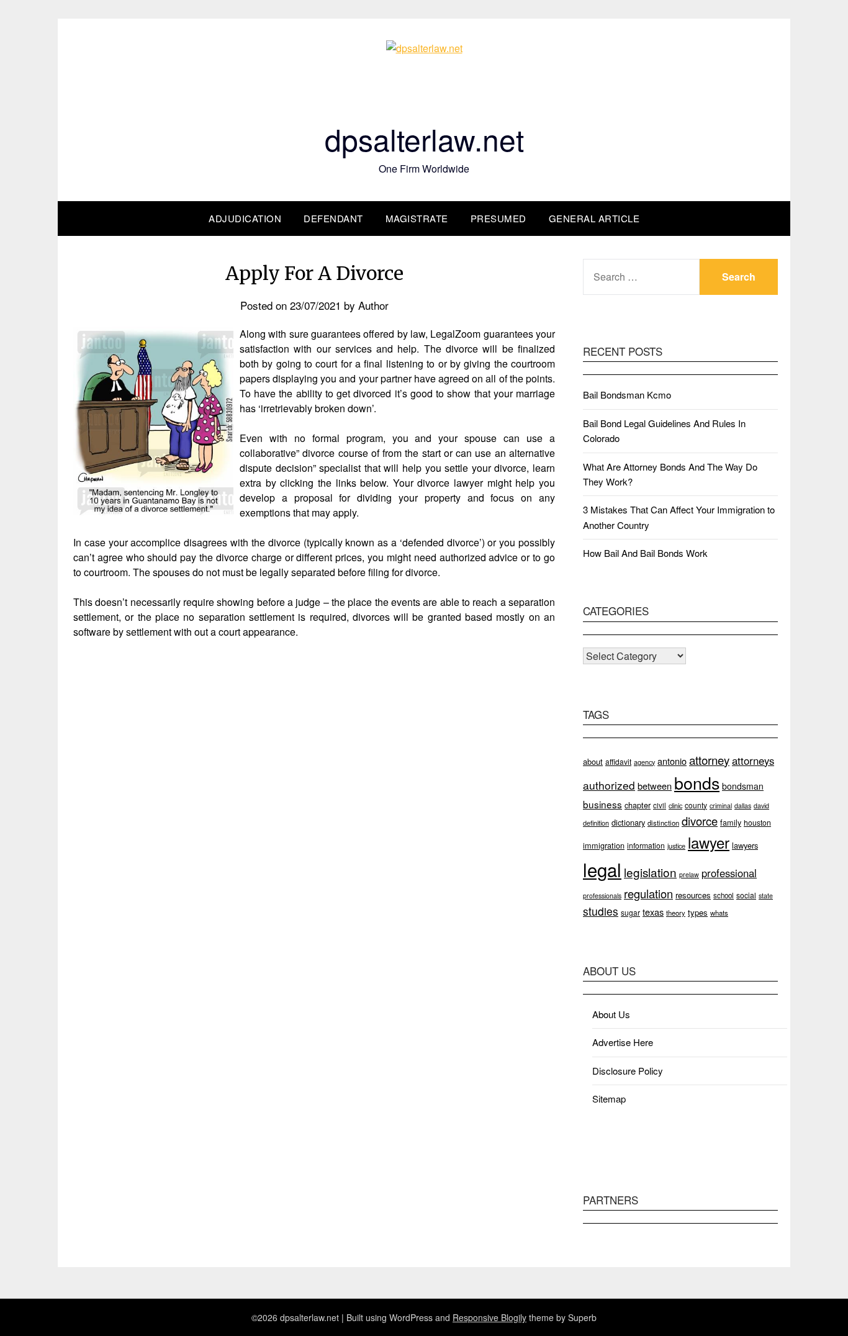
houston (757, 822)
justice (676, 846)
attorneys (753, 760)
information (646, 845)
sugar (630, 912)
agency (644, 762)
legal (602, 869)
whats (719, 913)
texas (653, 911)
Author (373, 305)
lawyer (708, 842)
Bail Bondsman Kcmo (627, 394)
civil (659, 805)
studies (600, 911)
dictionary (628, 822)
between (655, 785)
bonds (696, 782)
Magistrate (417, 218)
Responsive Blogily (489, 1317)
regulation (648, 893)
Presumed (498, 218)
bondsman (743, 786)
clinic (675, 805)
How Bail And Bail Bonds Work (645, 552)
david (761, 805)
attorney (709, 760)
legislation (650, 872)
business (602, 804)
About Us (611, 1014)
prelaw (689, 874)
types (698, 912)
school (723, 895)
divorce (700, 821)
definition (596, 823)
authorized (609, 785)
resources (693, 895)
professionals (602, 895)
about (593, 761)
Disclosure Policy (627, 1070)
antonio (672, 760)
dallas (742, 805)
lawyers (745, 845)
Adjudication (245, 218)
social (746, 895)
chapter (638, 805)
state (766, 895)
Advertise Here (622, 1042)
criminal (721, 805)
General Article (594, 218)
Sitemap (609, 1098)
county (696, 805)
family (730, 822)
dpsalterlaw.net (424, 138)
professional (729, 872)
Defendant (333, 218)
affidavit (618, 761)
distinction (663, 823)
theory (675, 913)
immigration (604, 845)
